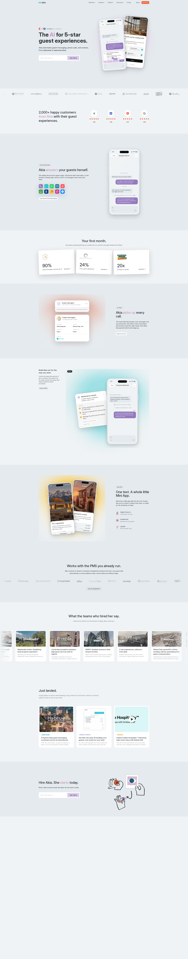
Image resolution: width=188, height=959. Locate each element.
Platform (110, 2)
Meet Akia (91, 2)
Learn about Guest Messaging (48, 198)
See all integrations (94, 588)
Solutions (101, 2)
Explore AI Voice (121, 334)
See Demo (145, 2)
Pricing (129, 2)
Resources (120, 2)
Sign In (138, 2)
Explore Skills (43, 388)
